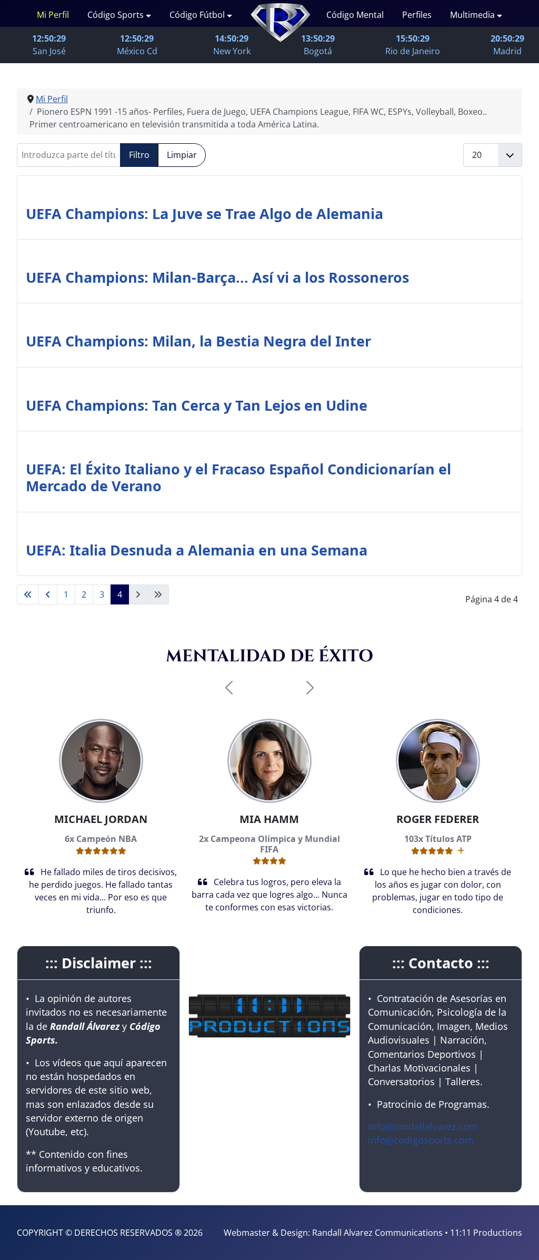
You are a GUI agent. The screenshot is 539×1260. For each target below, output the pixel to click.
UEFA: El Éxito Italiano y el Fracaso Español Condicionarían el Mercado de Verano (238, 477)
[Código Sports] (147, 15)
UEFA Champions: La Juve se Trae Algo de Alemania (204, 213)
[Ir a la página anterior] (47, 594)
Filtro (139, 155)
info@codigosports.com (421, 1140)
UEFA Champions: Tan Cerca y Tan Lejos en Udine (196, 405)
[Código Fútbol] (228, 15)
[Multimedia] (498, 15)
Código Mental (355, 15)
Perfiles (417, 15)
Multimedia (472, 15)
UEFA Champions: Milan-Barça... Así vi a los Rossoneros (217, 277)
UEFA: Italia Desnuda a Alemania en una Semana (196, 550)
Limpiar (182, 155)
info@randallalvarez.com (423, 1126)
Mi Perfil (53, 15)
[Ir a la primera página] (28, 594)
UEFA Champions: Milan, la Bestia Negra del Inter (198, 341)
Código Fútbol (197, 15)
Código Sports (115, 15)
